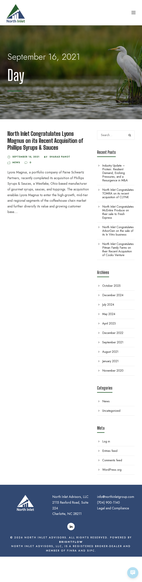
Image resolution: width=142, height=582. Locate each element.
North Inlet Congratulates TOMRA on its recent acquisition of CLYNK (118, 193)
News (16, 162)
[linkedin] (71, 526)
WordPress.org (111, 470)
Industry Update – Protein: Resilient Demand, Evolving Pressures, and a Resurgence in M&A (115, 172)
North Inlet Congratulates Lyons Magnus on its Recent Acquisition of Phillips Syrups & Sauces (45, 140)
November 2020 (113, 370)
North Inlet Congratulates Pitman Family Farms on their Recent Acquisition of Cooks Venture (118, 249)
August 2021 (110, 352)
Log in (106, 441)
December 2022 (112, 333)
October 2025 (111, 286)
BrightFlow (71, 542)
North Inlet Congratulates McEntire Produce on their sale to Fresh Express (118, 212)
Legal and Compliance (113, 508)
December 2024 (112, 295)
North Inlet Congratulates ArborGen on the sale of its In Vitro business (118, 231)
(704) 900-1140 (108, 502)
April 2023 (109, 323)
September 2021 (112, 342)
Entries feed (109, 451)
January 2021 (110, 361)
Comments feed (112, 460)
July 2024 (108, 304)
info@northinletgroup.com (115, 496)
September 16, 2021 (25, 156)
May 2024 (108, 314)
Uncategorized (111, 411)
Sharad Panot (60, 156)
